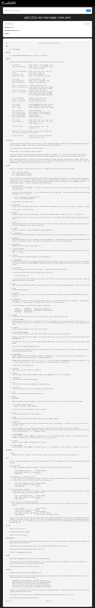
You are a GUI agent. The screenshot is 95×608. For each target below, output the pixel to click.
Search (88, 10)
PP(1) (7, 43)
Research (87, 23)
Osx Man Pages (9, 23)
